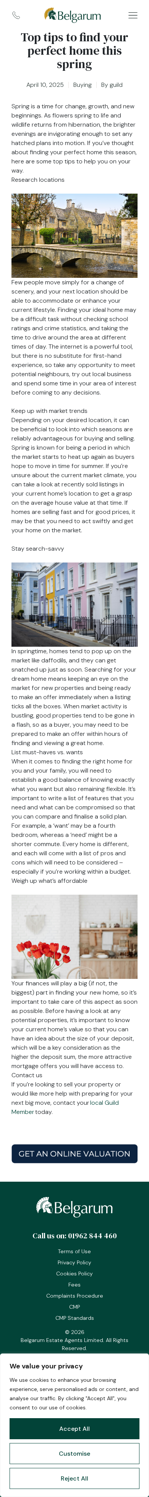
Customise (74, 1454)
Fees (74, 1284)
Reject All (74, 1478)
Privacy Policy (74, 1262)
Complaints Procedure (74, 1295)
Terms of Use (74, 1251)
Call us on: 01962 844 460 (74, 1235)
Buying (82, 85)
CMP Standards (74, 1317)
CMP (74, 1306)
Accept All (74, 1429)
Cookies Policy (74, 1273)
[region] (74, 1425)
